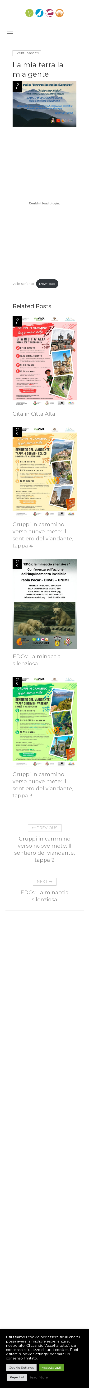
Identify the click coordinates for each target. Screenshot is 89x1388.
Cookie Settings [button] (21, 1367)
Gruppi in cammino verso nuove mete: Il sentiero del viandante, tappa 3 (43, 785)
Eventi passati (27, 53)
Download (47, 284)
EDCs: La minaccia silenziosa (37, 660)
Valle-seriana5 (23, 284)
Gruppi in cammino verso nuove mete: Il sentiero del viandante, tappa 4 (43, 535)
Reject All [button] (17, 1377)
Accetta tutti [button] (51, 1367)
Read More (38, 1377)
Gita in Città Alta (34, 414)
